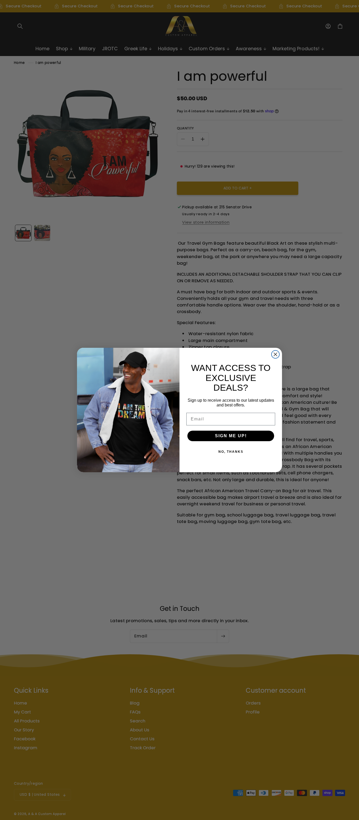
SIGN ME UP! (231, 436)
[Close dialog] (275, 354)
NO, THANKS (230, 452)
